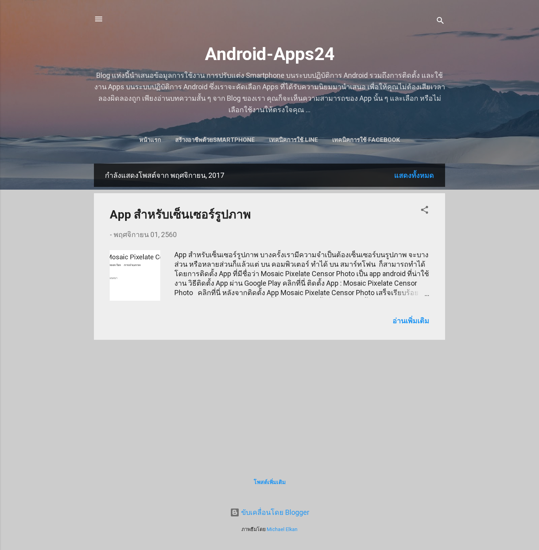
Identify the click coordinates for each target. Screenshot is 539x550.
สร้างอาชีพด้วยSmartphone (215, 139)
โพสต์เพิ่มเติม (270, 482)
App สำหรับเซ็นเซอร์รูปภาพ (180, 214)
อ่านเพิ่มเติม (411, 320)
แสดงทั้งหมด (414, 175)
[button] (424, 211)
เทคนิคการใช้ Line (293, 139)
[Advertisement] (269, 401)
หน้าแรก (150, 139)
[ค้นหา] (440, 21)
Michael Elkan (282, 529)
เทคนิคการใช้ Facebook (366, 139)
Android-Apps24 (270, 53)
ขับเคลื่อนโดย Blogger (274, 512)
